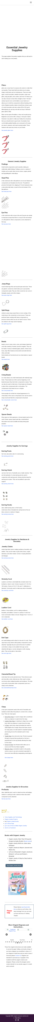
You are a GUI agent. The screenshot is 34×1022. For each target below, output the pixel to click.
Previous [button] (7, 934)
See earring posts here (7, 456)
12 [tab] (25, 941)
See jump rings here (7, 295)
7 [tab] (16, 941)
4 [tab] (11, 941)
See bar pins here (6, 799)
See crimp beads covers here (9, 400)
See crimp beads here (7, 390)
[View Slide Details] (9, 934)
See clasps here (9, 757)
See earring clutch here (8, 483)
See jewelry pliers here (7, 130)
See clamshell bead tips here (9, 687)
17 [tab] (17, 942)
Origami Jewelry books (13, 821)
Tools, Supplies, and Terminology (13, 817)
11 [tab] (24, 941)
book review (27, 841)
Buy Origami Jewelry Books (14, 865)
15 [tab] (31, 941)
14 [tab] (29, 941)
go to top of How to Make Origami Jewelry (16, 825)
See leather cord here (7, 619)
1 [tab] (5, 941)
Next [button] (30, 934)
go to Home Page (9, 823)
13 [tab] (27, 941)
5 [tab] (13, 941)
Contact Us (18, 955)
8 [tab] (18, 941)
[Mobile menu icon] (30, 2)
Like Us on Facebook (10, 828)
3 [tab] (9, 941)
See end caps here (6, 653)
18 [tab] (19, 942)
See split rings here (6, 324)
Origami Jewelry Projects (11, 819)
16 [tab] (15, 942)
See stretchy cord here (7, 590)
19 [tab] (21, 942)
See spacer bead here (7, 426)
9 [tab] (20, 941)
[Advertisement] (17, 984)
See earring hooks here (8, 514)
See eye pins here (6, 224)
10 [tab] (22, 941)
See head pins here (6, 191)
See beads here (6, 359)
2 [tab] (7, 941)
